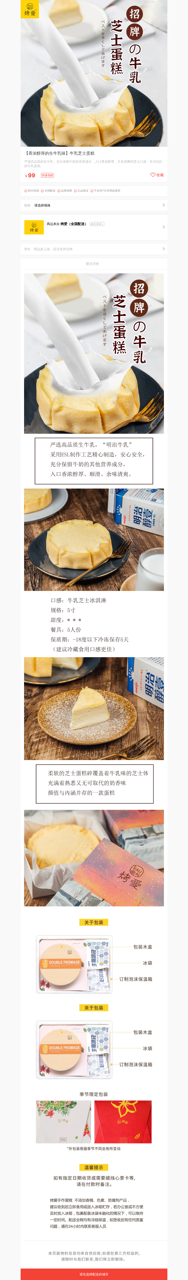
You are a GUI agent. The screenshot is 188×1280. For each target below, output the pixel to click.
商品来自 (67, 224)
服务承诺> (97, 224)
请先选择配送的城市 (94, 1274)
